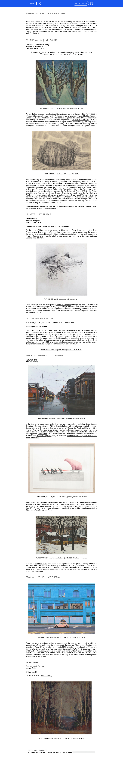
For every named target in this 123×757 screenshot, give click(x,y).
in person (39, 571)
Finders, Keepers (32, 236)
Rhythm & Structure (80, 120)
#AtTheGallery (46, 676)
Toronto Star (89, 330)
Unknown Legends (63, 305)
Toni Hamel (42, 434)
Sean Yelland (31, 502)
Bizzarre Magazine (44, 436)
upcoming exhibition (63, 206)
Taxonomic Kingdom (83, 645)
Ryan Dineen (91, 424)
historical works (41, 564)
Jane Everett (85, 504)
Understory (56, 506)
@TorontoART (31, 672)
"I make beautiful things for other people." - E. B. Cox (61, 350)
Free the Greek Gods (88, 340)
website (52, 569)
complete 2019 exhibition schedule (68, 647)
